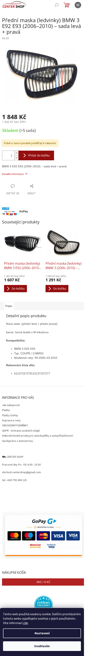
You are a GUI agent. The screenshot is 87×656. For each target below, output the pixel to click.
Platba (6, 410)
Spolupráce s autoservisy (17, 441)
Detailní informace (13, 174)
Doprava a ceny (11, 420)
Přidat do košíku (39, 155)
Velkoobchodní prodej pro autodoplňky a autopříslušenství (37, 436)
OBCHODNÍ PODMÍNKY (15, 426)
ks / (43, 582)
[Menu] (78, 5)
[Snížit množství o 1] (16, 157)
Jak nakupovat (11, 405)
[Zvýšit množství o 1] (16, 153)
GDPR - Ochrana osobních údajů (21, 431)
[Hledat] (57, 5)
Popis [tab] (8, 306)
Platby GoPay (10, 415)
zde (25, 623)
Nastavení (42, 633)
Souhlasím (42, 646)
